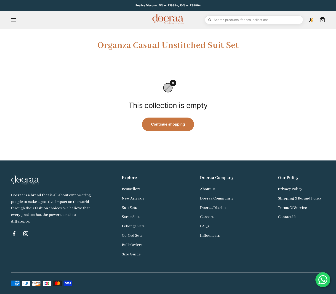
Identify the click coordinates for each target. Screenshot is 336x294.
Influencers (210, 235)
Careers (206, 217)
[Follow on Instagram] (26, 234)
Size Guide (131, 254)
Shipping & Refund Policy (300, 198)
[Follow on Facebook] (14, 234)
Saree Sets (130, 217)
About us (207, 189)
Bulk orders (132, 245)
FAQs (204, 226)
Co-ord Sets (132, 235)
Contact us (287, 217)
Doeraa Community (217, 198)
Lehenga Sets (133, 226)
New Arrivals (133, 198)
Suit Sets (129, 207)
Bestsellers (131, 189)
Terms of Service (292, 207)
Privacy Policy (290, 189)
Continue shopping (168, 124)
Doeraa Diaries (213, 207)
